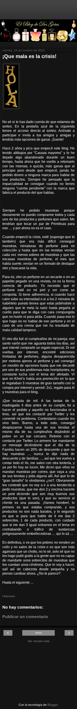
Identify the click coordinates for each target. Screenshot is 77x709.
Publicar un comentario (25, 616)
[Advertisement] (38, 11)
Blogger (52, 704)
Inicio (39, 632)
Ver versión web (38, 641)
